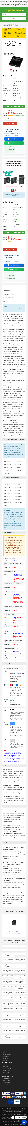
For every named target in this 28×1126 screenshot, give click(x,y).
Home (4, 24)
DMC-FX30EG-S (8, 488)
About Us (5, 1049)
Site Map (5, 1060)
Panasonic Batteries (11, 24)
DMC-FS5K (6, 485)
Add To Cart (10, 123)
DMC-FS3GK (18, 482)
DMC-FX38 (17, 493)
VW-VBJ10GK (18, 461)
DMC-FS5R (17, 485)
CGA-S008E (18, 467)
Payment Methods (7, 1082)
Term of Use (5, 1058)
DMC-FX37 (17, 491)
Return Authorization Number (9, 1074)
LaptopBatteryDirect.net (15, 1108)
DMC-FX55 (6, 499)
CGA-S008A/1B (8, 467)
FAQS (4, 301)
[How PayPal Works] (14, 1102)
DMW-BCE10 (7, 473)
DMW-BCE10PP (18, 502)
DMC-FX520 (7, 496)
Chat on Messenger (15, 139)
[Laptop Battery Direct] (14, 11)
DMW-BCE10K (7, 502)
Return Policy (6, 1072)
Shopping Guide (6, 1070)
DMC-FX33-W (7, 491)
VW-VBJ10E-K (18, 470)
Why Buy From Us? (7, 1050)
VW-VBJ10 (6, 470)
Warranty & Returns (8, 297)
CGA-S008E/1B (8, 464)
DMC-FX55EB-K (18, 499)
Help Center (5, 1066)
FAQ (4, 1064)
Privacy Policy (6, 1056)
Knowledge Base (7, 1068)
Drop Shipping (6, 1084)
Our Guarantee (6, 1052)
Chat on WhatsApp (15, 143)
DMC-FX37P (7, 493)
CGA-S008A (7, 461)
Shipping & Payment (8, 294)
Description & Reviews (9, 287)
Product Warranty (7, 1054)
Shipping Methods (7, 1078)
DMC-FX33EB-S (18, 488)
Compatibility (6, 290)
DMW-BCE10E (18, 464)
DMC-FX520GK (18, 496)
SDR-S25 (6, 505)
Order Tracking (6, 1080)
